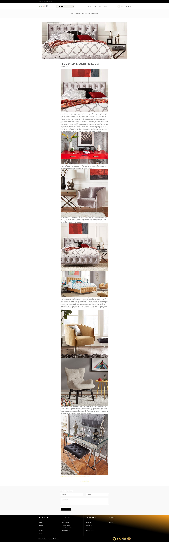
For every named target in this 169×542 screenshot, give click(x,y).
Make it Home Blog (66, 520)
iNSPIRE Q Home (45, 538)
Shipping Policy (89, 522)
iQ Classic (41, 520)
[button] (95, 6)
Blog (77, 13)
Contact (111, 522)
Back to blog (85, 481)
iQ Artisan (41, 525)
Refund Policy (89, 525)
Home (72, 13)
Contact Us (88, 520)
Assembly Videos (66, 525)
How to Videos (65, 522)
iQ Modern (41, 522)
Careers (111, 520)
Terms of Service (89, 530)
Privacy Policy (89, 527)
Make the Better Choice (67, 527)
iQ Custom (41, 533)
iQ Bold (40, 527)
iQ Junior (41, 530)
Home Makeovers (66, 530)
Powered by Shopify (54, 538)
